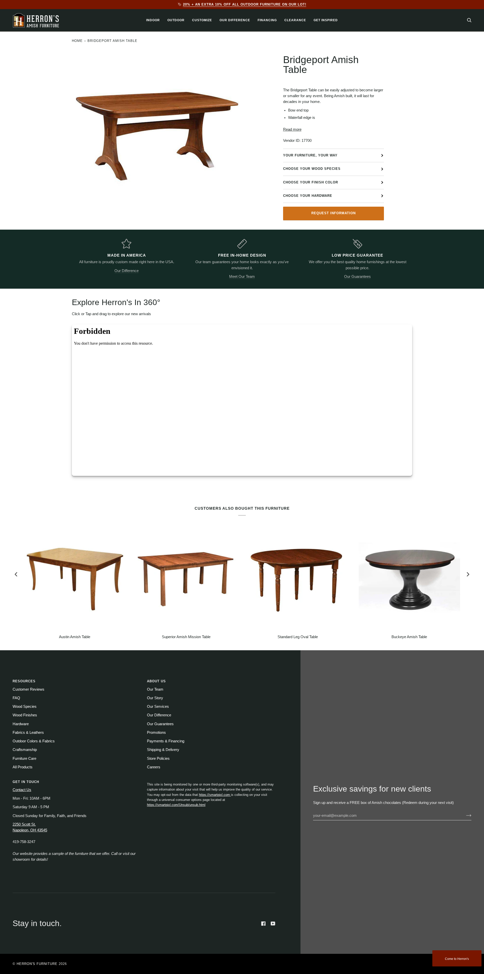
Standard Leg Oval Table (298, 637)
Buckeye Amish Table (409, 637)
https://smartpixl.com (215, 795)
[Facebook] (263, 923)
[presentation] (16, 574)
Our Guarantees (357, 277)
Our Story (155, 698)
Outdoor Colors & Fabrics (34, 741)
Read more (292, 129)
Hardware (21, 724)
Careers (153, 767)
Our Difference (126, 271)
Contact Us (22, 790)
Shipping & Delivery (163, 750)
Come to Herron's (457, 959)
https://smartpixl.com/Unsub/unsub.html (176, 805)
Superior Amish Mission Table (186, 637)
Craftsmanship (25, 750)
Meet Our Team (242, 277)
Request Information (333, 213)
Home (77, 41)
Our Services (158, 707)
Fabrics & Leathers (28, 732)
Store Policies (158, 758)
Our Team (155, 689)
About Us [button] (156, 681)
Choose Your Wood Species (312, 169)
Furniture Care (24, 758)
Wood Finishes (25, 715)
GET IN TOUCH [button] (26, 782)
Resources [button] (24, 681)
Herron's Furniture (37, 964)
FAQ (16, 698)
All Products (23, 767)
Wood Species (25, 707)
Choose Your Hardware (307, 196)
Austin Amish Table (74, 637)
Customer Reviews (28, 689)
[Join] (464, 815)
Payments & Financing (165, 741)
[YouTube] (273, 923)
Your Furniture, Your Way (310, 155)
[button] (153, 20)
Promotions (156, 732)
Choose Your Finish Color (310, 182)
